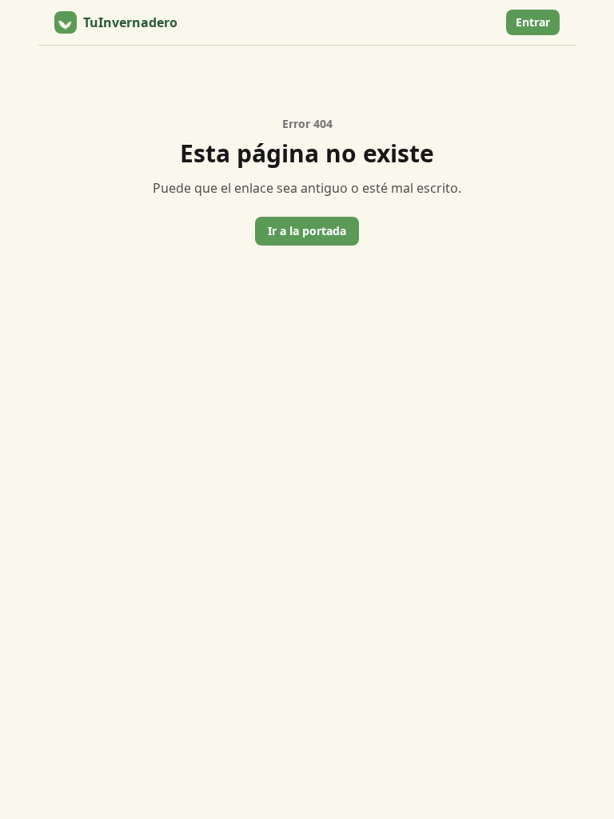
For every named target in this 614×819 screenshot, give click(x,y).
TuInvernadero (130, 22)
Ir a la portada (307, 230)
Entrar (533, 22)
